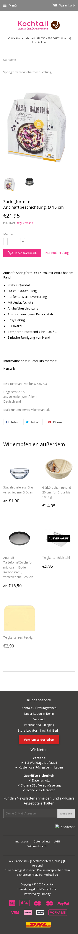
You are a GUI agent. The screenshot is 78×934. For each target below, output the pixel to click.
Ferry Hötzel (49, 889)
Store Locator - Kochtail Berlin (39, 730)
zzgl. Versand (25, 223)
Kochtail (49, 884)
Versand (39, 719)
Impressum (22, 841)
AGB (57, 841)
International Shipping (39, 725)
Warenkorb (66, 5)
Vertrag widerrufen (39, 739)
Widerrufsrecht (37, 846)
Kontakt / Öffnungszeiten (39, 708)
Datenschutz (42, 841)
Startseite (9, 60)
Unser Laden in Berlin (39, 713)
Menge (8, 234)
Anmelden (66, 813)
